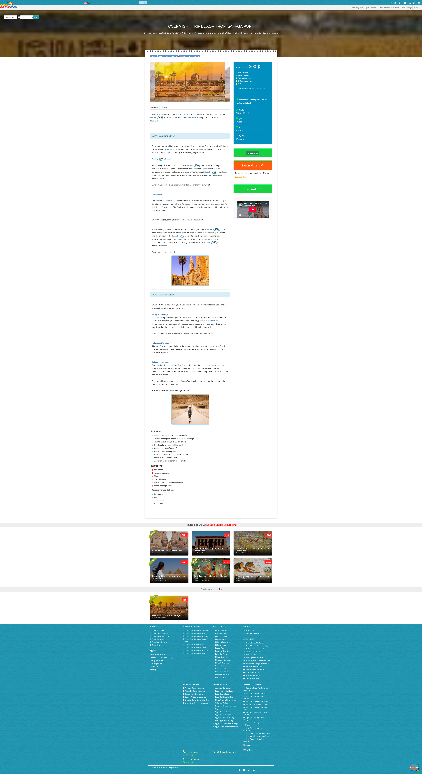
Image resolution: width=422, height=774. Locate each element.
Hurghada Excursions (222, 651)
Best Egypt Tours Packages (224, 721)
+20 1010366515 (193, 759)
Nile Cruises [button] (395, 8)
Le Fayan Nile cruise (253, 675)
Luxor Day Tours (221, 654)
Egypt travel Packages (223, 715)
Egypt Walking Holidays (223, 712)
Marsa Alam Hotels (252, 633)
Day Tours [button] (359, 8)
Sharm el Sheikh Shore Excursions (197, 700)
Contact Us (154, 666)
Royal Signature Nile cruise (255, 658)
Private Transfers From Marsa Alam (197, 630)
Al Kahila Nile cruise (252, 678)
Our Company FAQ (156, 664)
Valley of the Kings (160, 314)
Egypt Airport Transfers (160, 633)
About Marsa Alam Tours (158, 655)
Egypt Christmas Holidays (224, 697)
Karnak (153, 117)
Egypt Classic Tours (222, 694)
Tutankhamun (212, 321)
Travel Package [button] (406, 8)
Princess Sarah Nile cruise (255, 669)
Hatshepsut (193, 117)
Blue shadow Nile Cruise (254, 652)
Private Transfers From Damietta (196, 650)
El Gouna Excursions (222, 642)
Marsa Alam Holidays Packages (226, 700)
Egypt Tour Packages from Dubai (257, 701)
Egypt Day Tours (158, 630)
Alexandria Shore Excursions (195, 691)
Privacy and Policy (156, 661)
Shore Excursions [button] (384, 8)
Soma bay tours (220, 678)
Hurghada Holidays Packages (225, 706)
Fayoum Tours (220, 648)
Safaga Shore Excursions (189, 56)
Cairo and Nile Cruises (223, 688)
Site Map (153, 669)
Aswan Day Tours (221, 633)
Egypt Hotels (156, 645)
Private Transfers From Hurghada (196, 636)
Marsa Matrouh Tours (222, 663)
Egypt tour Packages (222, 709)
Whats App (189, 755)
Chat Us (413, 767)
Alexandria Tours (221, 630)
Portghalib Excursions (222, 666)
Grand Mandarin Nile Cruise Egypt (257, 646)
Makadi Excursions (221, 657)
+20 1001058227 (193, 752)
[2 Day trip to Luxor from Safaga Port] (186, 100)
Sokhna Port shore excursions (195, 697)
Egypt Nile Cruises (158, 639)
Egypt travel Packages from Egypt (257, 736)
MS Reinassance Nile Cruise (255, 649)
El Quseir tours (220, 645)
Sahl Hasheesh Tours (222, 672)
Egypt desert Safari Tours (224, 691)
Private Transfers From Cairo (195, 633)
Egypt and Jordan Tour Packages (226, 724)
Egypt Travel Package (159, 642)
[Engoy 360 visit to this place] (160, 117)
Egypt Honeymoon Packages (225, 718)
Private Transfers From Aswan (195, 647)
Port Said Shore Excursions (194, 688)
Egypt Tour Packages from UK (256, 693)
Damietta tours (220, 639)
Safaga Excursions (221, 669)
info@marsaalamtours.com (226, 752)
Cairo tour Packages (222, 703)
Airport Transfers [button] (371, 8)
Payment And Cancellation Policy (161, 658)
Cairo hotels (250, 630)
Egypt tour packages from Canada (257, 704)
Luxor (179, 114)
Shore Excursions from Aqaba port (197, 703)
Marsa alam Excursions (223, 660)
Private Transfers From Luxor (195, 644)
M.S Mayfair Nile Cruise (254, 666)
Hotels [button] (415, 8)
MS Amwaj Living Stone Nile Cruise (258, 661)
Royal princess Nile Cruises (255, 643)
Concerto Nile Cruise (253, 672)
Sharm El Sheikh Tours (223, 675)
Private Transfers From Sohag (195, 653)
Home (353, 8)
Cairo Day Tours (221, 636)
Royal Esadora (251, 655)
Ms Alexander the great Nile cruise (257, 664)
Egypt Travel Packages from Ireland (258, 733)
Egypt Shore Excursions (168, 56)
